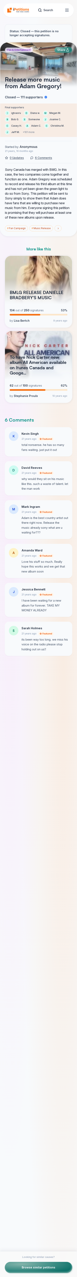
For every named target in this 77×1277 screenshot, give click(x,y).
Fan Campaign (16, 228)
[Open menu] (67, 10)
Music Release (41, 228)
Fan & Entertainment (19, 49)
